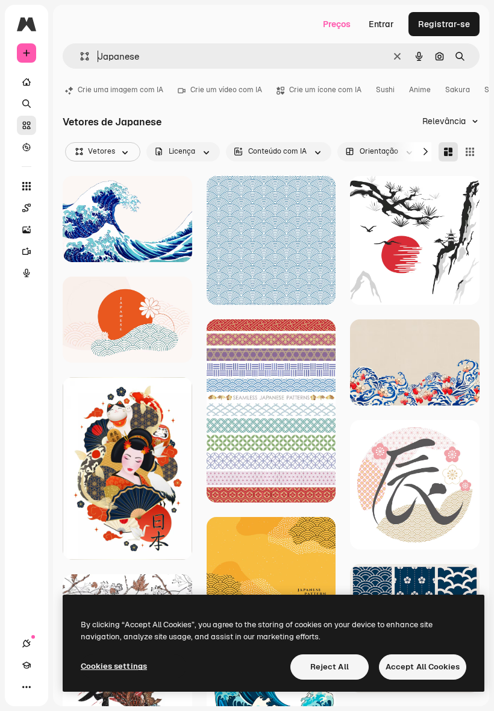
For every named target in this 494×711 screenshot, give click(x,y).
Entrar (381, 24)
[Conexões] (26, 643)
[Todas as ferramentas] (26, 186)
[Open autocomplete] (79, 56)
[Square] (470, 151)
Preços (337, 24)
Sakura (457, 90)
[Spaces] (26, 208)
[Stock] (26, 125)
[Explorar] (26, 147)
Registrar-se (444, 24)
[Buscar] (26, 103)
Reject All (329, 667)
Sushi (385, 90)
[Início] (26, 82)
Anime (420, 90)
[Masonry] (448, 151)
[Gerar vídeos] (26, 251)
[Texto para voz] (26, 273)
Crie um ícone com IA (325, 90)
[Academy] (26, 665)
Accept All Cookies (423, 667)
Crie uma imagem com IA (120, 90)
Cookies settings (114, 666)
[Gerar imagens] (26, 229)
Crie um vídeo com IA (226, 90)
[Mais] (26, 687)
